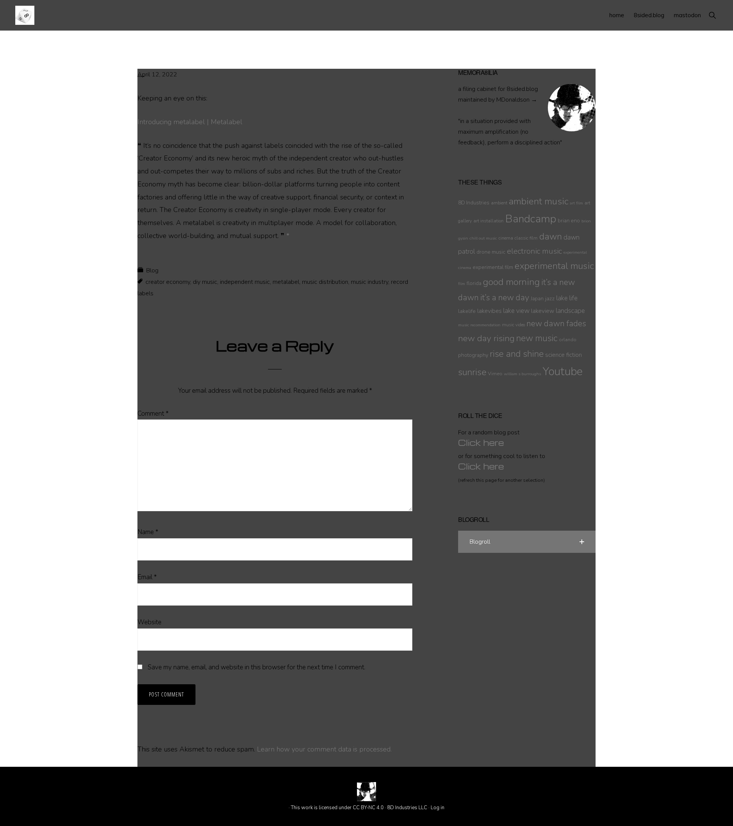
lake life (567, 298)
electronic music (534, 251)
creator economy (167, 282)
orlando (567, 339)
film (461, 284)
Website (149, 622)
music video (513, 325)
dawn (550, 236)
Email (147, 577)
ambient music (538, 201)
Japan (537, 298)
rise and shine (517, 354)
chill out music (483, 238)
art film (576, 203)
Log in (437, 807)
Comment (153, 413)
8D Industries (473, 202)
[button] (712, 15)
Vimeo (495, 373)
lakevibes (489, 311)
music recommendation (479, 325)
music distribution (325, 282)
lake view (516, 310)
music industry (369, 282)
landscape (570, 310)
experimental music (554, 266)
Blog (152, 270)
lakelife (467, 311)
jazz (550, 298)
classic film (526, 238)
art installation (488, 221)
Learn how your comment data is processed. (324, 749)
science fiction (563, 355)
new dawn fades (556, 323)
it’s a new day (504, 297)
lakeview (542, 311)
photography (473, 355)
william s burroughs (522, 374)
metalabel (286, 282)
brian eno (569, 220)
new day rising (486, 338)
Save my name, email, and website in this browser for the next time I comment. (256, 667)
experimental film (493, 267)
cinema (506, 238)
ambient (499, 203)
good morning (511, 282)
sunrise (472, 372)
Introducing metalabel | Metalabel (189, 121)
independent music (245, 282)
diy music (205, 282)
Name (147, 532)
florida (474, 283)
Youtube (562, 371)
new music (536, 338)
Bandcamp (530, 219)
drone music (490, 252)
